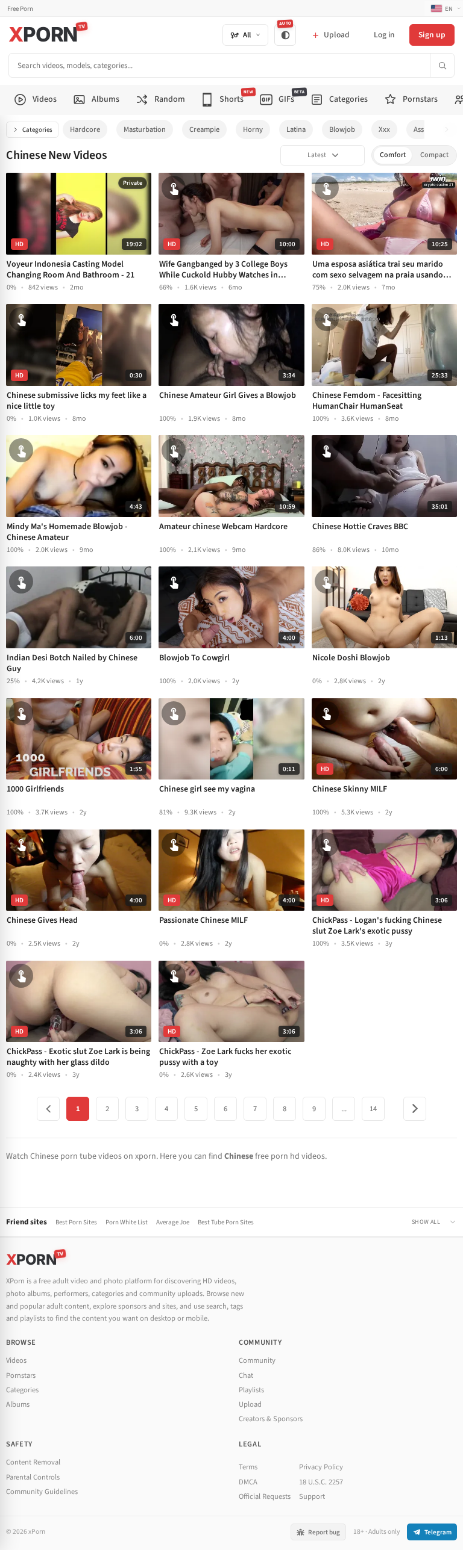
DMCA (248, 1482)
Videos (16, 1360)
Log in (384, 34)
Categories (37, 129)
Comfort (393, 155)
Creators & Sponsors (271, 1418)
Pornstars (21, 1375)
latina (296, 129)
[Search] (442, 65)
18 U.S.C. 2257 (321, 1482)
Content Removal (33, 1462)
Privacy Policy (321, 1467)
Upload (250, 1404)
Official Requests (265, 1496)
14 (373, 1108)
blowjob (342, 129)
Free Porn (20, 8)
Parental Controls (33, 1477)
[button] (450, 129)
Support (312, 1496)
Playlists (251, 1389)
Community (257, 1360)
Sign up (432, 34)
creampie (204, 129)
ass (419, 129)
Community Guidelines (42, 1491)
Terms (248, 1467)
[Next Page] (414, 1109)
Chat (246, 1375)
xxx (384, 129)
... (344, 1108)
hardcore (85, 129)
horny (253, 129)
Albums (18, 1404)
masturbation (145, 129)
